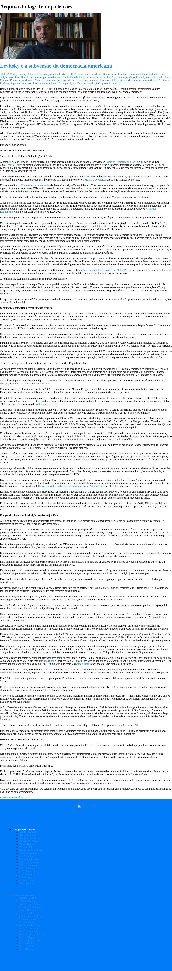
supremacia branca (48, 83)
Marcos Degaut (27, 871)
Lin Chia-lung (26, 856)
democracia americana (90, 74)
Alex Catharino (27, 835)
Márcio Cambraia (28, 862)
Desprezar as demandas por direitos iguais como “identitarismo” (72, 486)
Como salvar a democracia (35, 185)
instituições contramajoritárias (119, 77)
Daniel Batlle (26, 844)
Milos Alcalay (26, 880)
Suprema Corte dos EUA (23, 83)
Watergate (41, 404)
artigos (15, 74)
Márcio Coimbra (28, 865)
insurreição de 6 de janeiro (150, 77)
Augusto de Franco (109, 83)
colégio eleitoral (51, 74)
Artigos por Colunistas (25, 830)
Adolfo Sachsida (28, 832)
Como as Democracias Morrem (122, 161)
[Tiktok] (104, 961)
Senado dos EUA (151, 80)
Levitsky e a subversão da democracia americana (56, 66)
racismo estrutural (89, 80)
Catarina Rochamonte (30, 841)
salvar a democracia (130, 80)
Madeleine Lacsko (29, 859)
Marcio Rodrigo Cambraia (33, 868)
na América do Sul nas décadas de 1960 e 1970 (104, 270)
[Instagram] (77, 961)
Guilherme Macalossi (30, 850)
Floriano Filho (26, 847)
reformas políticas (109, 80)
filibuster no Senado (31, 77)
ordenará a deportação (94, 179)
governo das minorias (54, 77)
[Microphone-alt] (67, 961)
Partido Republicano (45, 80)
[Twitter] (86, 961)
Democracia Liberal (113, 74)
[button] (86, 889)
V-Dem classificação (88, 83)
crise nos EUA (69, 74)
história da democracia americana (84, 77)
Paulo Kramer (26, 883)
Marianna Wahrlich (29, 874)
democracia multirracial (137, 74)
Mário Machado (27, 877)
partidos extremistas (67, 80)
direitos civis (158, 74)
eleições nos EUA (9, 77)
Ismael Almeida (27, 853)
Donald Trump (14, 164)
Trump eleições (67, 83)
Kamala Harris (83, 663)
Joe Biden (49, 660)
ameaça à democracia (30, 74)
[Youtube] (95, 961)
